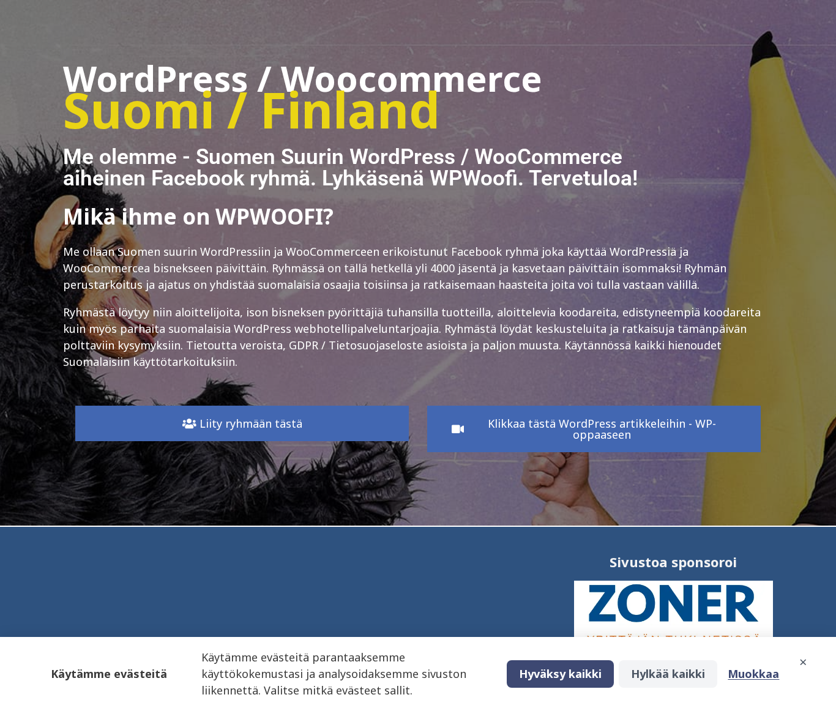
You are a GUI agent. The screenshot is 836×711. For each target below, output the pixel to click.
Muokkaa (753, 673)
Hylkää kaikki (668, 673)
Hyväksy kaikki (560, 673)
